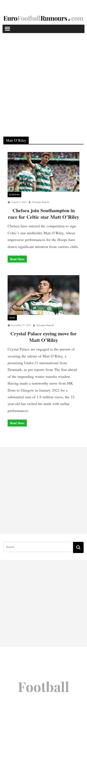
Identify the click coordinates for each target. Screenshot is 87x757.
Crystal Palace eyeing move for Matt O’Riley (43, 337)
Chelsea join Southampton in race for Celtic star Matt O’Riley (43, 213)
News (12, 317)
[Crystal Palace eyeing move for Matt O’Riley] (43, 295)
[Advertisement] (43, 78)
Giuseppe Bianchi (40, 202)
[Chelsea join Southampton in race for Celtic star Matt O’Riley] (43, 172)
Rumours (14, 194)
